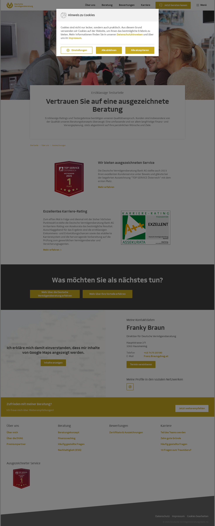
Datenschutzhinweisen (130, 34)
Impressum (75, 38)
